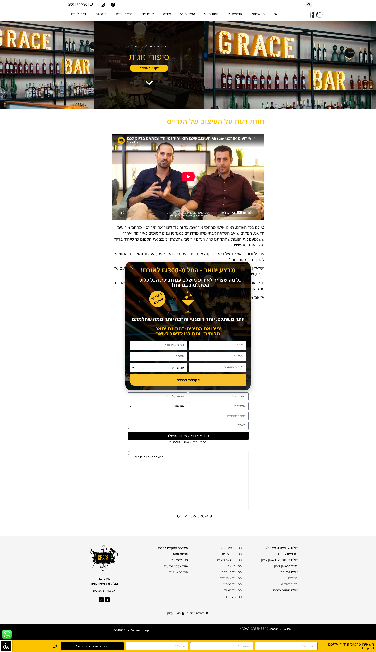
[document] (188, 326)
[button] (130, 266)
